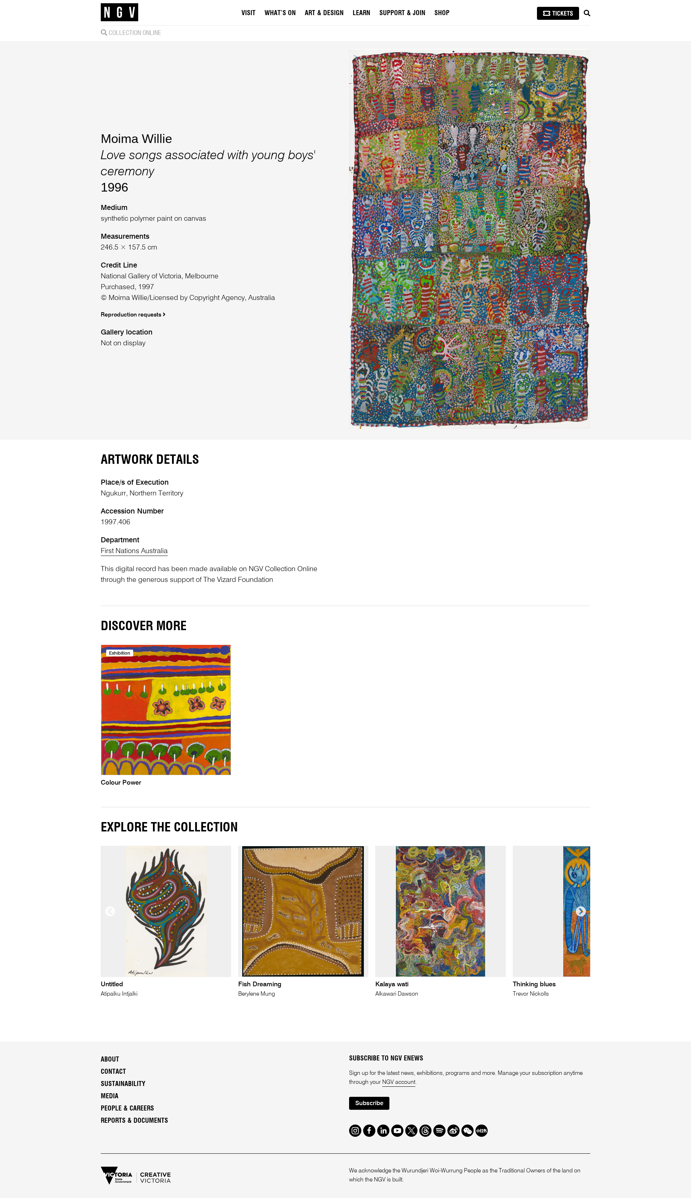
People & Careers (127, 1108)
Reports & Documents (134, 1121)
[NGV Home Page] (119, 12)
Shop (442, 13)
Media (109, 1096)
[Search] (587, 13)
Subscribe (369, 1103)
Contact (113, 1072)
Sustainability (123, 1084)
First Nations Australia (134, 551)
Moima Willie (136, 138)
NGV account (398, 1082)
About (110, 1059)
